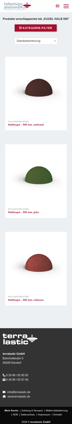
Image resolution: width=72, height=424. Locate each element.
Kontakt (57, 414)
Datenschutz (28, 414)
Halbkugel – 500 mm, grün (23, 212)
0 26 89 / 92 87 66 (17, 379)
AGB (15, 414)
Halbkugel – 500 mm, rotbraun (26, 300)
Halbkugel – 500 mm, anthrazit (26, 124)
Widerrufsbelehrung (57, 410)
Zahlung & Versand (32, 410)
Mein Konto (11, 410)
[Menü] (66, 6)
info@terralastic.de (18, 392)
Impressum (44, 414)
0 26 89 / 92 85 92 (17, 375)
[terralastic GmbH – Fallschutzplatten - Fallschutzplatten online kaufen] (27, 6)
